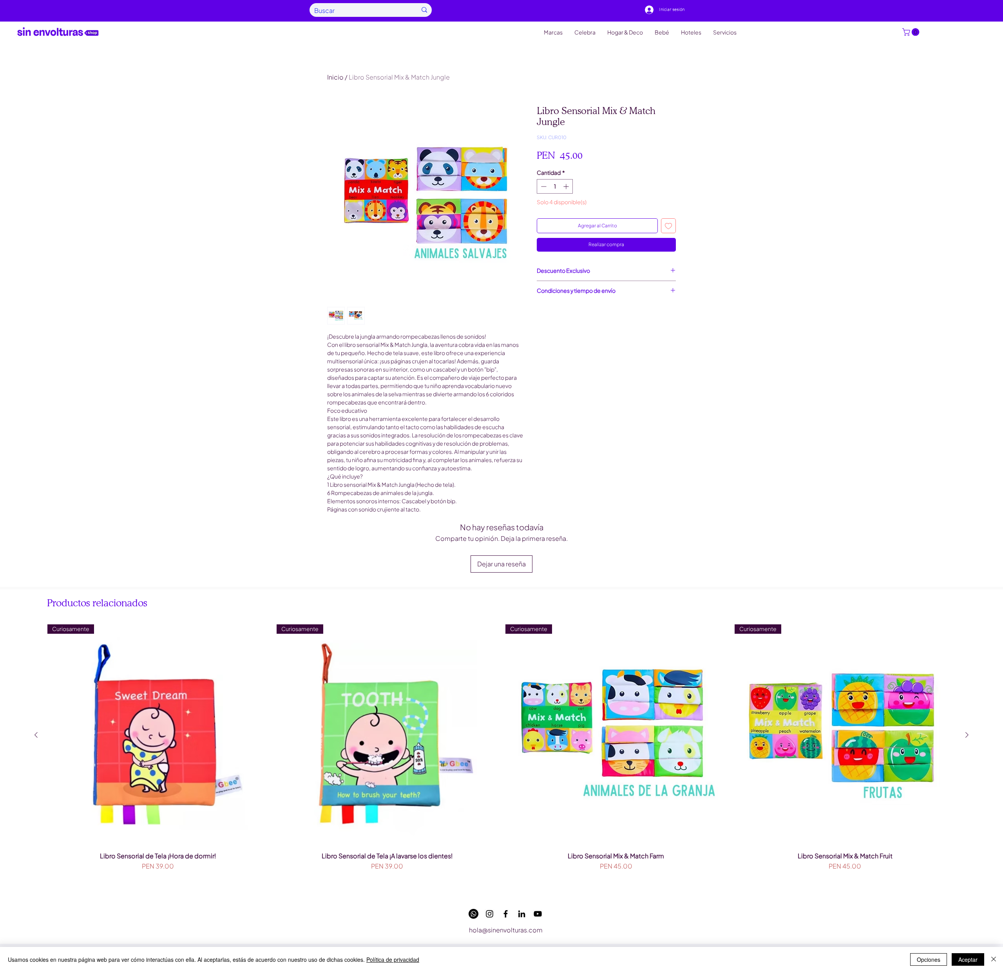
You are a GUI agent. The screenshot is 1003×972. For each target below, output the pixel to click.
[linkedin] (522, 914)
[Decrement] (543, 186)
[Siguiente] (967, 735)
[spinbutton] (555, 186)
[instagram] (489, 914)
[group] (501, 758)
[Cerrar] (993, 959)
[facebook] (506, 914)
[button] (911, 32)
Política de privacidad (392, 959)
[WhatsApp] (473, 914)
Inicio (335, 77)
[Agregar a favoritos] (668, 225)
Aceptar (968, 959)
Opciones (928, 959)
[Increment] (567, 186)
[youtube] (538, 914)
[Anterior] (36, 735)
